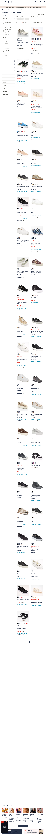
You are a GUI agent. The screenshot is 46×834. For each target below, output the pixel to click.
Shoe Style (5, 18)
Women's (9, 9)
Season (4, 64)
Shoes (5, 9)
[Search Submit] (31, 2)
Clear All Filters (41, 14)
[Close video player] (7, 822)
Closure (4, 70)
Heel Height (5, 79)
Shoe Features (6, 73)
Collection (5, 91)
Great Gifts (5, 94)
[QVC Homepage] (2, 10)
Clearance (29, 4)
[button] (2, 2)
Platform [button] (27, 18)
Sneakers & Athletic (16, 9)
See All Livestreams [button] (23, 825)
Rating (4, 85)
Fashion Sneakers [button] (20, 18)
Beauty (43, 4)
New (11, 4)
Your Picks (6, 4)
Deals (2, 4)
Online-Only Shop (22, 4)
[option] (23, 7)
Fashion (38, 4)
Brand (4, 37)
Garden (34, 4)
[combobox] (20, 2)
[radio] (17, 38)
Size (4, 61)
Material (5, 67)
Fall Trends (15, 4)
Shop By (4, 82)
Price (4, 88)
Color (4, 76)
